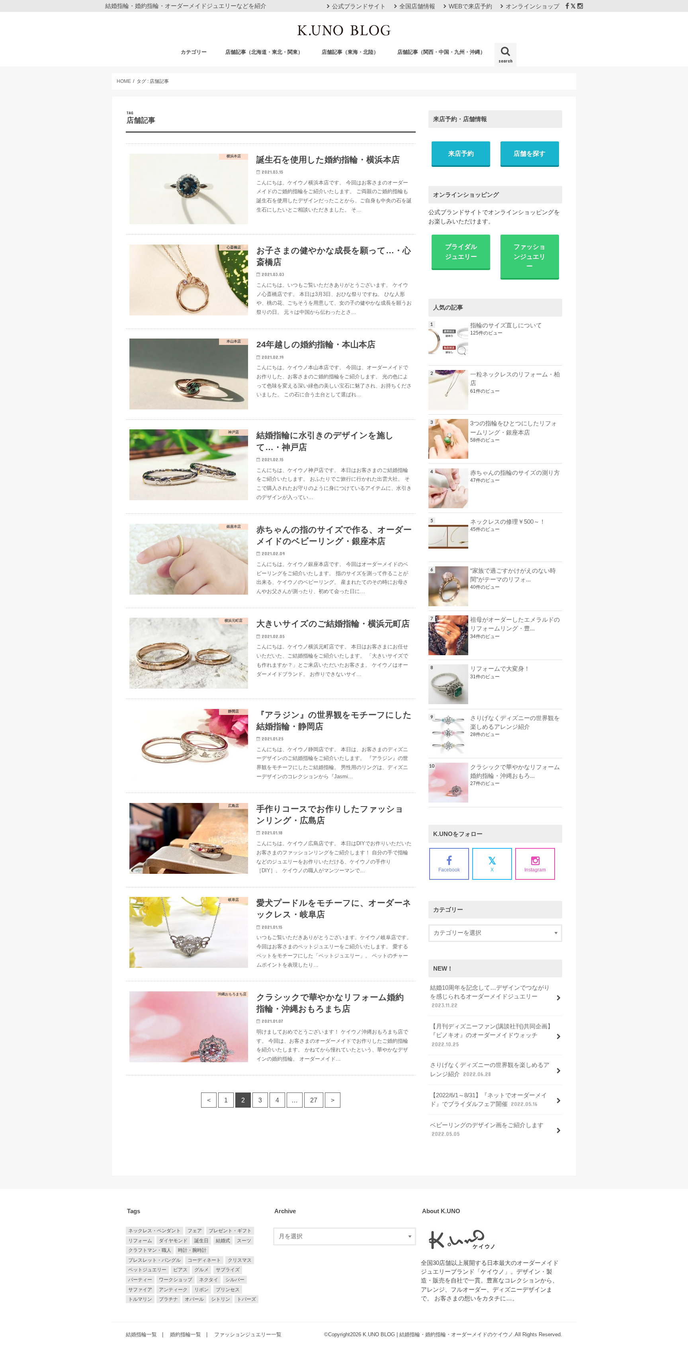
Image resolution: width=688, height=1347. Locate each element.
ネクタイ (208, 1279)
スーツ (244, 1240)
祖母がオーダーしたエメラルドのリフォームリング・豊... (515, 624)
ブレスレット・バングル (154, 1260)
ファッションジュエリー (529, 256)
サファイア (140, 1289)
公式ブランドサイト (359, 6)
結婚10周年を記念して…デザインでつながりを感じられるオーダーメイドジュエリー (490, 996)
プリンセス (228, 1289)
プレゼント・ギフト (230, 1230)
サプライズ (228, 1270)
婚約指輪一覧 (185, 1334)
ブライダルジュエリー (461, 251)
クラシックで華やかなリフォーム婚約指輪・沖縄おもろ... (515, 771)
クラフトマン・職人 (149, 1250)
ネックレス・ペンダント (154, 1230)
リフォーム (140, 1240)
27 (313, 1100)
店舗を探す (529, 153)
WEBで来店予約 (470, 6)
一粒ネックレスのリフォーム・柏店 (515, 378)
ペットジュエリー (147, 1270)
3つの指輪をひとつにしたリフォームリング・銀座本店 (513, 427)
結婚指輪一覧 (141, 1334)
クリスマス (240, 1260)
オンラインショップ (532, 6)
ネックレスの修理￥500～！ (507, 522)
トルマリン (140, 1299)
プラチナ (168, 1299)
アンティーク (173, 1289)
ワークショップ (175, 1279)
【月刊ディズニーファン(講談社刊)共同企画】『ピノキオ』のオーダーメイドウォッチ (491, 1035)
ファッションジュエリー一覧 (247, 1334)
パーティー (140, 1279)
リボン (201, 1289)
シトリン (220, 1299)
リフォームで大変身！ (500, 669)
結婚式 (223, 1240)
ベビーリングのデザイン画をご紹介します (486, 1129)
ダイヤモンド (173, 1240)
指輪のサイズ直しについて (506, 325)
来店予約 (461, 153)
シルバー (234, 1279)
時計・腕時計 (192, 1250)
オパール (194, 1299)
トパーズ (246, 1299)
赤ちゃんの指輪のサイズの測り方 (515, 473)
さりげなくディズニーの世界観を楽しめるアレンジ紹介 (515, 722)
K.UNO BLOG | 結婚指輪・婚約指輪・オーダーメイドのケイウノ (438, 1334)
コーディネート (204, 1260)
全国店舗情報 (417, 6)
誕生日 (201, 1240)
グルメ (201, 1270)
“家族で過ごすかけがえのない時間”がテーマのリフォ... (513, 575)
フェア (195, 1230)
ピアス (180, 1270)
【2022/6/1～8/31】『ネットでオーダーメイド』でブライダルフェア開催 (488, 1099)
